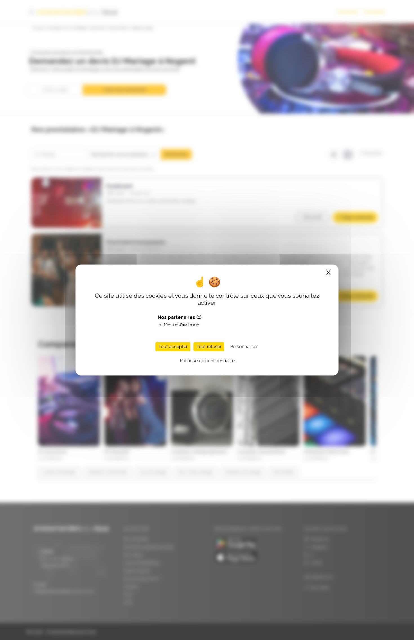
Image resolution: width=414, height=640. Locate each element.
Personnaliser (244, 346)
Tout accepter (173, 346)
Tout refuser (208, 346)
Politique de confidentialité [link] (207, 360)
